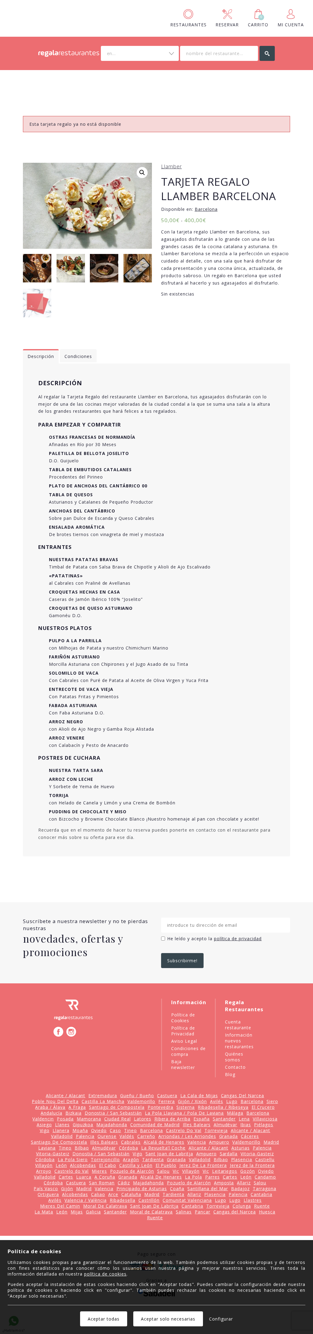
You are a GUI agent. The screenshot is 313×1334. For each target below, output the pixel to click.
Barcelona (206, 209)
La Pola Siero (73, 1159)
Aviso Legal (184, 1041)
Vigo (45, 1130)
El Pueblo (166, 1165)
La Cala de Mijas (199, 1095)
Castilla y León (136, 1165)
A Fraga (77, 1107)
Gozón (247, 1171)
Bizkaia (73, 1113)
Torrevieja (216, 1130)
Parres (212, 1177)
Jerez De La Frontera (203, 1165)
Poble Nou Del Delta (55, 1101)
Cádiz (124, 1183)
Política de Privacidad (183, 1031)
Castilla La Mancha (103, 1101)
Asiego (44, 1124)
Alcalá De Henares (161, 1177)
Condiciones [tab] (78, 356)
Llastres (253, 1200)
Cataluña (131, 1194)
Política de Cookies (183, 1017)
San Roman (102, 1183)
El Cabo (107, 1165)
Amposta (224, 1183)
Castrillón (149, 1200)
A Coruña (104, 1177)
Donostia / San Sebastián (113, 1113)
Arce (113, 1194)
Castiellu (264, 1159)
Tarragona (264, 1188)
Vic (176, 1171)
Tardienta (153, 1159)
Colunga (242, 1206)
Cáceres (250, 1136)
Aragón (131, 1159)
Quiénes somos (234, 1057)
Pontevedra (161, 1107)
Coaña (177, 1188)
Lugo (232, 1101)
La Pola (193, 1177)
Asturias (240, 1148)
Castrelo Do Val (183, 1130)
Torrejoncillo (105, 1159)
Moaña (80, 1130)
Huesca (267, 1212)
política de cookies (105, 1274)
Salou (163, 1171)
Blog (230, 1074)
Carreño (146, 1136)
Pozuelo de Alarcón (132, 1171)
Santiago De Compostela (59, 1142)
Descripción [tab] (41, 356)
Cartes (66, 1177)
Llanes (62, 1124)
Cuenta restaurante (238, 1024)
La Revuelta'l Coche (163, 1148)
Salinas (184, 1212)
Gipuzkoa (83, 1124)
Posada (65, 1119)
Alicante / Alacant (66, 1095)
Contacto (235, 1067)
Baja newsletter (183, 1064)
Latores (142, 1119)
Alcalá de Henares (164, 1142)
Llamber (171, 166)
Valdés (127, 1136)
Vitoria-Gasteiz (52, 1154)
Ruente (262, 1206)
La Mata (44, 1212)
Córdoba (128, 1148)
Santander (224, 1119)
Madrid (271, 1142)
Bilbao (82, 1148)
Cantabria (261, 1194)
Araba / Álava (50, 1107)
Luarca (83, 1177)
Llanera (61, 1130)
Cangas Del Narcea (242, 1095)
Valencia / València (85, 1200)
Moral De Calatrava (105, 1206)
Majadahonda (111, 1124)
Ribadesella (122, 1200)
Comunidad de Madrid (155, 1124)
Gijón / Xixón (192, 1101)
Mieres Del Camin (60, 1206)
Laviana (47, 1148)
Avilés (216, 1101)
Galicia (93, 1212)
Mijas (77, 1212)
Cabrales (131, 1142)
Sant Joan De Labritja (154, 1206)
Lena (244, 1119)
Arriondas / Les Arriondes (187, 1136)
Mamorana (89, 1119)
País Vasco (46, 1188)
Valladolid (62, 1136)
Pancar (202, 1212)
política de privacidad (238, 938)
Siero (272, 1101)
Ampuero (219, 1142)
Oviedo (99, 1130)
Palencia (85, 1136)
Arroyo (43, 1171)
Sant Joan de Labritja (169, 1154)
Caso (115, 1130)
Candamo (265, 1177)
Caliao (98, 1194)
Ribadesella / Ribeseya (223, 1107)
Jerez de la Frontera (252, 1165)
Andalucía (51, 1113)
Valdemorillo (141, 1101)
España (201, 1119)
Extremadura (102, 1095)
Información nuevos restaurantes (239, 1040)
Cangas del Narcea (234, 1212)
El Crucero (263, 1107)
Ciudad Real (117, 1119)
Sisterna (185, 1107)
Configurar (221, 1319)
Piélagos (263, 1124)
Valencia (196, 1142)
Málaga (235, 1113)
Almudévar (226, 1124)
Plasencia (241, 1159)
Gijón (67, 1188)
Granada (228, 1136)
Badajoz (240, 1188)
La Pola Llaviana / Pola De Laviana (184, 1113)
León (61, 1165)
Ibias (245, 1124)
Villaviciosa (265, 1119)
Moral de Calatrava (151, 1212)
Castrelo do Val (71, 1171)
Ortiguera (48, 1194)
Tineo (130, 1130)
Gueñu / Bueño (137, 1095)
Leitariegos (225, 1171)
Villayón (44, 1165)
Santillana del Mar (207, 1188)
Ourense (107, 1136)
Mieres (99, 1171)
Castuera (167, 1095)
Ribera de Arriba (172, 1119)
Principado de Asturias (141, 1188)
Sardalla (229, 1154)
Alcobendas (83, 1165)
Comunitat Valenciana (187, 1200)
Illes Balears (197, 1124)
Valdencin (43, 1119)
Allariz (244, 1183)
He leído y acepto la (214, 938)
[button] (142, 172)
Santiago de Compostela (117, 1107)
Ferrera (166, 1101)
